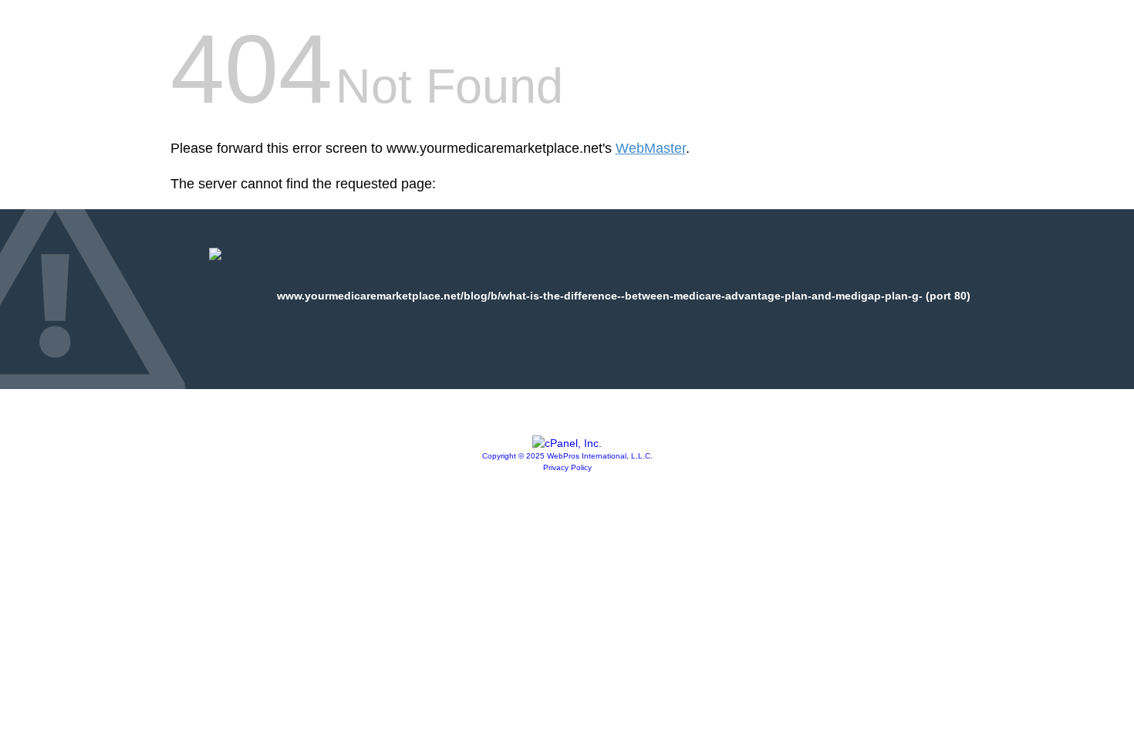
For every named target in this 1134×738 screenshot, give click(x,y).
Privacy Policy (567, 467)
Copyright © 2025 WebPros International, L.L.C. (567, 456)
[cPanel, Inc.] (567, 443)
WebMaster (651, 148)
